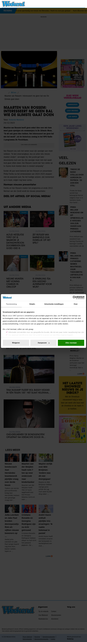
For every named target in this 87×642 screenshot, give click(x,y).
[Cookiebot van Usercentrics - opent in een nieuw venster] (74, 297)
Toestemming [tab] (11, 304)
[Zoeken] (83, 4)
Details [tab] (32, 304)
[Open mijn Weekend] (77, 4)
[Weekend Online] (13, 4)
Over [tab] (76, 304)
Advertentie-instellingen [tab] (53, 304)
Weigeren (16, 343)
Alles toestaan (71, 343)
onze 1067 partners (16, 316)
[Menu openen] (70, 4)
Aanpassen (42, 343)
